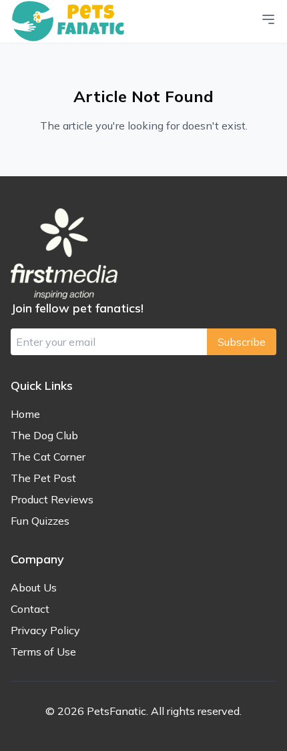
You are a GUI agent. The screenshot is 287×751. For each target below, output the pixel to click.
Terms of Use (43, 651)
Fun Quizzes (40, 520)
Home (25, 414)
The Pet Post (43, 478)
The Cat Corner (48, 456)
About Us (34, 587)
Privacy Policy (45, 630)
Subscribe (242, 341)
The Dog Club (44, 435)
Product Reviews (52, 499)
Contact (30, 608)
